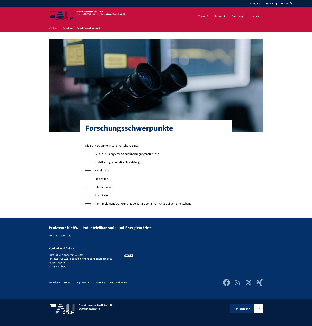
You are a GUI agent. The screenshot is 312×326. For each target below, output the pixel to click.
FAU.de (256, 3)
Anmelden (54, 282)
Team (201, 16)
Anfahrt (128, 255)
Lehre (218, 16)
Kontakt (68, 282)
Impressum (82, 282)
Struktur (270, 3)
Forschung (238, 16)
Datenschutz (99, 282)
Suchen (284, 3)
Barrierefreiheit (118, 282)
